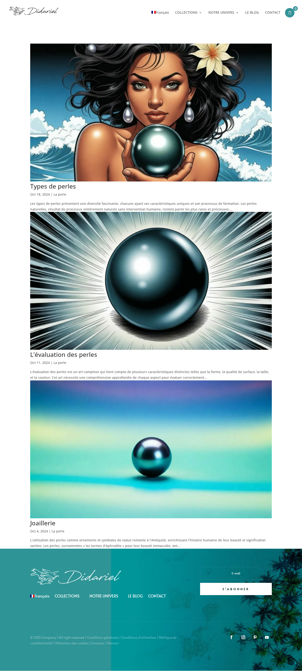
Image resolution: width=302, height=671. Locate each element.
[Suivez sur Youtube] (267, 637)
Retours (113, 643)
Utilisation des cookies (71, 643)
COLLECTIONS (186, 13)
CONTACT (272, 13)
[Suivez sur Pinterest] (255, 637)
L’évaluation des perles (63, 354)
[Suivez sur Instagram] (243, 637)
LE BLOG (252, 13)
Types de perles (53, 186)
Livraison (98, 643)
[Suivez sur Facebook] (231, 637)
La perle (60, 194)
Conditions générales (102, 637)
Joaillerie (42, 523)
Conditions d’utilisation (138, 637)
